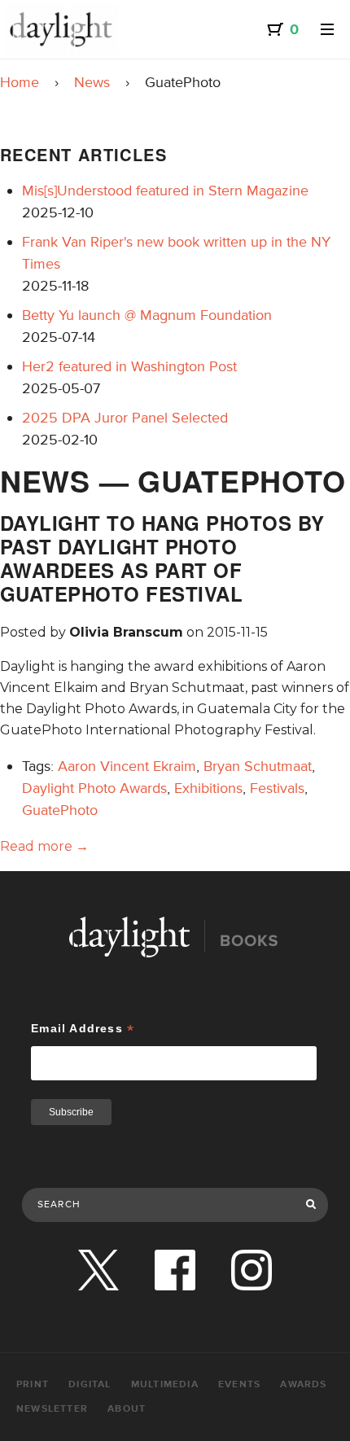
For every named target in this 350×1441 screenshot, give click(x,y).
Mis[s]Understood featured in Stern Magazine (165, 190)
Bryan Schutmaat (257, 766)
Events (239, 1384)
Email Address (82, 1028)
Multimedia (165, 1384)
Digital (89, 1384)
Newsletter (52, 1409)
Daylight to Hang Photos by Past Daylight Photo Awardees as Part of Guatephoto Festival (162, 558)
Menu (327, 29)
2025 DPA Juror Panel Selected (125, 418)
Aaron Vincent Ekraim (127, 766)
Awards (303, 1384)
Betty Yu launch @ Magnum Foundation (147, 315)
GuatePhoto (60, 810)
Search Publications (75, 1170)
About (126, 1409)
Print (32, 1384)
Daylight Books (61, 29)
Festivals (277, 788)
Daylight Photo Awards (94, 788)
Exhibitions (208, 788)
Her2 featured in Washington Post (129, 366)
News (92, 82)
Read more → (44, 846)
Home (19, 82)
